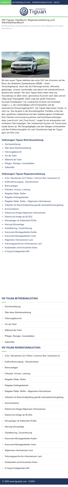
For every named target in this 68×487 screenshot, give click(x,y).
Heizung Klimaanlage (14, 224)
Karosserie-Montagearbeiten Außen (21, 232)
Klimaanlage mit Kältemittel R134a (20, 220)
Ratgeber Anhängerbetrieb (16, 197)
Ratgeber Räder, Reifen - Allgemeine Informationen (28, 201)
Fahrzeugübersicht (13, 152)
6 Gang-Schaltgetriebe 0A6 (17, 251)
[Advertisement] (34, 40)
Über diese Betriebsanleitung (18, 148)
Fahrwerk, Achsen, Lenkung (17, 189)
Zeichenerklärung (12, 144)
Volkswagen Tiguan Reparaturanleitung (23, 173)
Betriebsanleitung (21, 2)
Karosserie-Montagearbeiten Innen (20, 236)
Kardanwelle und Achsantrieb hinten (21, 247)
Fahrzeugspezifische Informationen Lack (23, 243)
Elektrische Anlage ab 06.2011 (18, 217)
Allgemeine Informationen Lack (19, 240)
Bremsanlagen (11, 186)
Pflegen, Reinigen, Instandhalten (19, 163)
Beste (56, 2)
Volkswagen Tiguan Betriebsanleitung (22, 140)
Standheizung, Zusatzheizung (18, 228)
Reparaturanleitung (42, 2)
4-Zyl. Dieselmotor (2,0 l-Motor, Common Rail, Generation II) (32, 178)
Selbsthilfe (9, 167)
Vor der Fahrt (11, 156)
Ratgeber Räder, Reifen (15, 193)
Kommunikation (12, 209)
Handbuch (6, 2)
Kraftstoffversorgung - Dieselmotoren (21, 182)
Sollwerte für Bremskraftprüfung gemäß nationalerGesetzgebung (34, 205)
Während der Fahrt (13, 159)
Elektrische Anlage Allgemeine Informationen (25, 213)
